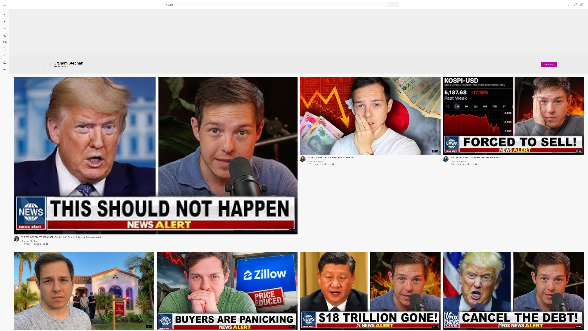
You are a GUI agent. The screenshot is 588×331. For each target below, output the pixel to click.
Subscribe (549, 64)
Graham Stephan (29, 241)
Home (6, 15)
